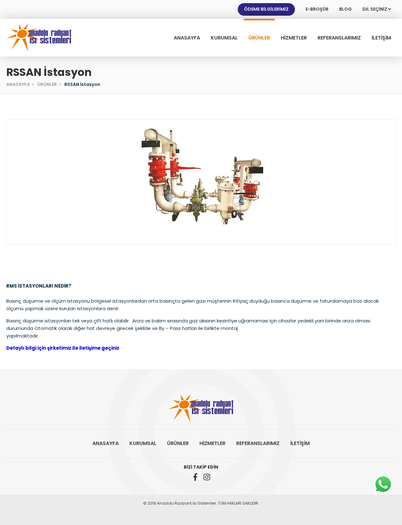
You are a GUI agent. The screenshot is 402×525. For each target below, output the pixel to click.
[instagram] (207, 477)
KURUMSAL (224, 37)
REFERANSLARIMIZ (339, 37)
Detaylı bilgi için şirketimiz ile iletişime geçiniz (62, 348)
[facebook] (195, 477)
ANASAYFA (187, 37)
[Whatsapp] (383, 484)
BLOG (345, 9)
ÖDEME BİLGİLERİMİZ (266, 9)
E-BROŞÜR (317, 9)
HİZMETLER (294, 37)
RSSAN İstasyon (82, 85)
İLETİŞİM (381, 37)
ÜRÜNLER (259, 37)
